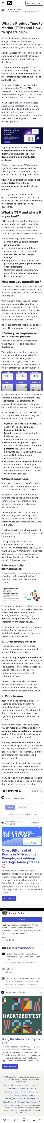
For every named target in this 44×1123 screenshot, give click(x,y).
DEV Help (30, 1088)
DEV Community (23, 947)
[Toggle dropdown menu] (41, 823)
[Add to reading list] (25, 1119)
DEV (12, 1108)
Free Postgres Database (14, 1099)
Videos (35, 1085)
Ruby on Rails (23, 1110)
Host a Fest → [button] (10, 1066)
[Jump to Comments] (15, 1119)
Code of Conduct (15, 814)
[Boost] (34, 1119)
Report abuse (30, 814)
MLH (37, 1099)
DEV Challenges (17, 1085)
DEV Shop (29, 1099)
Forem (12, 1105)
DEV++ (28, 1085)
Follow (22, 919)
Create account (34, 3)
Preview (22, 807)
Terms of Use (36, 1102)
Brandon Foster (15, 9)
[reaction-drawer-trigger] (5, 1119)
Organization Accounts (29, 1092)
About (24, 1095)
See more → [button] (9, 898)
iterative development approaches (25, 573)
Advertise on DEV (11, 1092)
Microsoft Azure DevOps (22, 97)
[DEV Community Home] (9, 3)
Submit (10, 807)
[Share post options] (40, 1119)
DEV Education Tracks (16, 1088)
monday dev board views (22, 352)
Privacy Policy (23, 1102)
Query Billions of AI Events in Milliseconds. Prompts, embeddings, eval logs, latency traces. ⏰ (21, 858)
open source (25, 1105)
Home (6, 1085)
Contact (32, 1095)
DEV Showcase (13, 1095)
